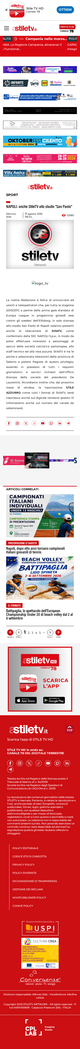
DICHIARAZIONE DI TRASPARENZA (35, 881)
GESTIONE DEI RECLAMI (28, 889)
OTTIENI (65, 10)
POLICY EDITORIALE (25, 848)
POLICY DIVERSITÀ (25, 872)
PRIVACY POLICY (23, 864)
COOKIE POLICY (23, 905)
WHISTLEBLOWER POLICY (29, 897)
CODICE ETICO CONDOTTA (30, 856)
